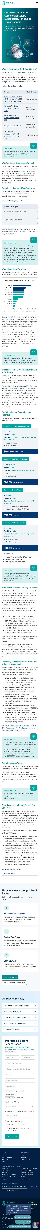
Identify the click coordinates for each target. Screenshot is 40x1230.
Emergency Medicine (27, 1172)
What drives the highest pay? (15, 1023)
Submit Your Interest (10, 977)
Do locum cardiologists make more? (17, 1017)
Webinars (24, 1157)
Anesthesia (5, 1168)
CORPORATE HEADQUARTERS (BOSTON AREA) (14, 1186)
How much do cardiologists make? (17, 1005)
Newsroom (5, 1159)
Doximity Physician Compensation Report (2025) (11, 117)
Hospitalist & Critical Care (9, 1174)
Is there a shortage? (12, 1029)
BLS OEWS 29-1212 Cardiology (18, 229)
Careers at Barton (7, 1157)
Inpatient (11, 1124)
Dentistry (4, 1172)
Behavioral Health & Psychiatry (29, 1168)
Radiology (24, 1176)
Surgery (4, 1179)
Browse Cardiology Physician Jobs (14, 982)
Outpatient (21, 1124)
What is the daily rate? (13, 1011)
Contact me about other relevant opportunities (18, 1129)
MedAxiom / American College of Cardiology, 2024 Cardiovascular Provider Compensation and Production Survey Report (19, 727)
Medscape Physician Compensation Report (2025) (11, 108)
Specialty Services (26, 1170)
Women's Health (25, 1179)
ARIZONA (31, 1186)
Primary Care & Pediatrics (9, 1176)
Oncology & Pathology (27, 1174)
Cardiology (5, 1170)
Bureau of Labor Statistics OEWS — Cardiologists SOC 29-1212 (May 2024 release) (13, 99)
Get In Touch (12, 1136)
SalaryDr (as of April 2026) (12, 126)
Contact (4, 1161)
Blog (22, 1155)
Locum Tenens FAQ (26, 1159)
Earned (13, 647)
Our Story (4, 1155)
